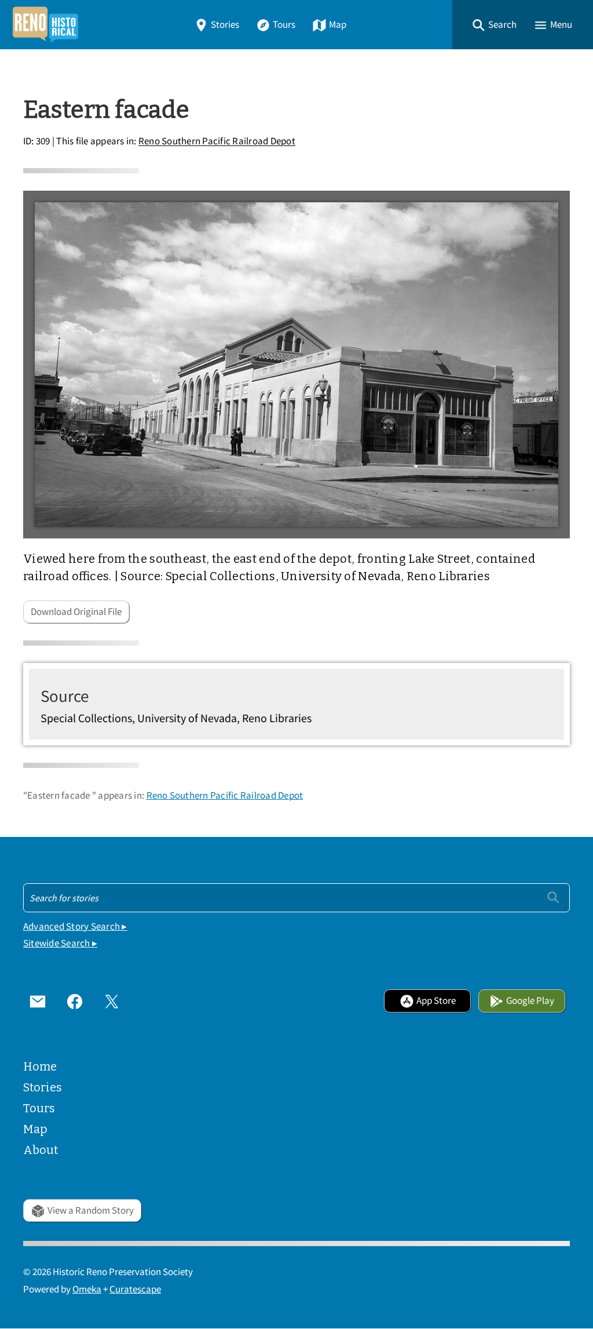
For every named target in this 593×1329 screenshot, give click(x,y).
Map (337, 25)
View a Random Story (90, 1210)
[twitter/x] (111, 1000)
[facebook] (74, 1000)
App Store (436, 1001)
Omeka (86, 1289)
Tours (284, 25)
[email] (37, 1000)
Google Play (530, 1001)
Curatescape (135, 1289)
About (40, 1150)
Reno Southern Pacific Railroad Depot (216, 142)
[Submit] (553, 897)
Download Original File (76, 612)
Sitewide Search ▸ (60, 943)
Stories (225, 25)
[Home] (45, 24)
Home (40, 1066)
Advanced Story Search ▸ (75, 926)
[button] (494, 24)
